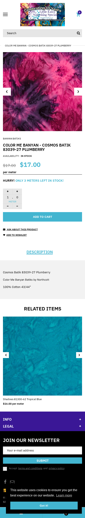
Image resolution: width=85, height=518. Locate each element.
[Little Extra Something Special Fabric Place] (42, 14)
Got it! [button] (44, 505)
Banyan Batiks (12, 138)
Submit (43, 461)
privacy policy (56, 468)
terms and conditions (30, 468)
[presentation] (6, 355)
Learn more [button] (64, 495)
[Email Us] (12, 482)
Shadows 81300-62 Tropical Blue (22, 399)
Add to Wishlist (16, 234)
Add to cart (42, 217)
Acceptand (36, 468)
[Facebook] (5, 482)
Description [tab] (39, 252)
